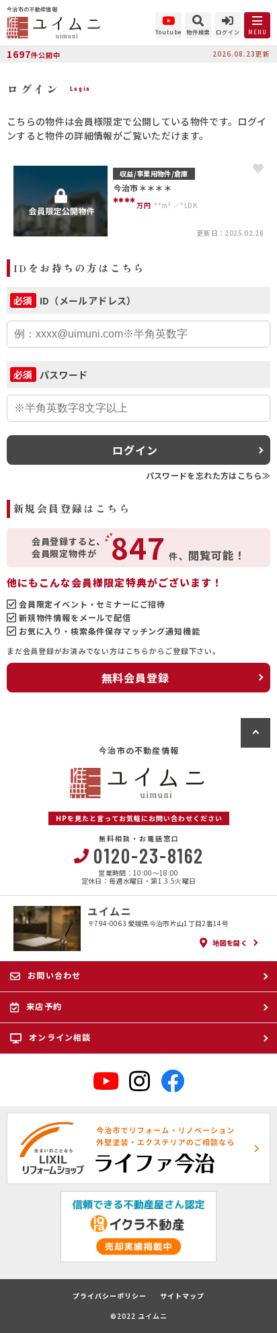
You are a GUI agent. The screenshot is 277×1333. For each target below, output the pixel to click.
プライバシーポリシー (110, 1296)
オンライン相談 (60, 1037)
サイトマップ (182, 1296)
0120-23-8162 (148, 855)
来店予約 (44, 1006)
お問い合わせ (54, 975)
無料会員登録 (135, 678)
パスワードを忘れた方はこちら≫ (208, 475)
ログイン (134, 450)
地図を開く (229, 943)
